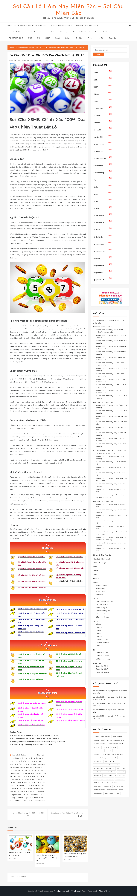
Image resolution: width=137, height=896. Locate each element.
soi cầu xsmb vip (120, 775)
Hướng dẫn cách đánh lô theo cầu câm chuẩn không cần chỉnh (38, 741)
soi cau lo (97, 754)
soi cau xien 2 (98, 761)
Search (98, 54)
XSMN (38, 38)
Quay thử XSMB (99, 265)
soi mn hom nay (99, 789)
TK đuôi (96, 208)
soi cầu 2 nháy (98, 768)
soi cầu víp (121, 772)
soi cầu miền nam (100, 772)
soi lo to (96, 782)
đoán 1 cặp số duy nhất (112, 793)
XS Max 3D (97, 130)
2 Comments (77, 60)
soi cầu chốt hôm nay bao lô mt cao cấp (25, 32)
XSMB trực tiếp (40, 801)
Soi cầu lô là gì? (39, 782)
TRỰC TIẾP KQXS (16, 38)
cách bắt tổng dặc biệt (19, 758)
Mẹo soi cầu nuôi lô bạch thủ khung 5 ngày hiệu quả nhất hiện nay (47, 858)
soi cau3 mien (98, 751)
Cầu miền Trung (99, 173)
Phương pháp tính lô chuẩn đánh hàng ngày (25, 779)
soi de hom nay (99, 779)
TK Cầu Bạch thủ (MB (104, 601)
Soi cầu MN (111, 772)
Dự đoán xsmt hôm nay (105, 453)
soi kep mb (109, 779)
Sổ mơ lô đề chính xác (82, 32)
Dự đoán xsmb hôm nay (86, 26)
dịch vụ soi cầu (117, 736)
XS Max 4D (97, 116)
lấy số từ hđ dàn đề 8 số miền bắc (69, 581)
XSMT (47, 38)
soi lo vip (114, 782)
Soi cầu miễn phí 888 (17, 785)
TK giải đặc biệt (99, 216)
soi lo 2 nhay (120, 779)
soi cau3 (114, 747)
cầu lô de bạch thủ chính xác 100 (21, 767)
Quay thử (112, 38)
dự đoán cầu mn (99, 743)
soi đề (121, 789)
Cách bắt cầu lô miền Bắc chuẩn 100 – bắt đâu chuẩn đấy (35, 735)
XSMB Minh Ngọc (22, 798)
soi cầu (116, 765)
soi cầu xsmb (108, 775)
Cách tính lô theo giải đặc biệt (34, 764)
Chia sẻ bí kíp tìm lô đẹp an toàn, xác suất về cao (32, 744)
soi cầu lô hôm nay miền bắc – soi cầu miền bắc (26, 26)
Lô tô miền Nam (99, 244)
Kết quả (57, 38)
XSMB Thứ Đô (28, 801)
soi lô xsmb (107, 786)
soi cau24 (108, 751)
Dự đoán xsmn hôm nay (57, 32)
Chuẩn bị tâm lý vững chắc (24, 770)
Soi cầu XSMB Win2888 (31, 795)
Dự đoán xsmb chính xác (60, 26)
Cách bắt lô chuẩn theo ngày (22, 755)
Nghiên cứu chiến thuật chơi (31, 773)
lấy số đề (97, 747)
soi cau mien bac (117, 754)
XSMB (29, 38)
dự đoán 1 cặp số (99, 740)
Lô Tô (100, 38)
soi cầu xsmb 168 (31, 785)
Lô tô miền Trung (99, 251)
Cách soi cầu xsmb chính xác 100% (30, 761)
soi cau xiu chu (109, 761)
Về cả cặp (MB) (98, 151)
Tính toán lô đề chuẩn (104, 32)
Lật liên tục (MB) (99, 144)
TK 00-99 (97, 230)
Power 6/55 (97, 123)
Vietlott (67, 38)
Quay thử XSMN (99, 280)
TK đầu (96, 201)
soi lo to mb (105, 782)
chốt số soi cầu (105, 736)
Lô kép (96, 194)
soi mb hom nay (119, 786)
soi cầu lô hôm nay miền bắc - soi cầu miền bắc (26, 60)
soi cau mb (106, 754)
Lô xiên (96, 187)
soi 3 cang (106, 747)
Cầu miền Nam (98, 166)
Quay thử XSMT (99, 273)
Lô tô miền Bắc (98, 237)
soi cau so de (112, 758)
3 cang (96, 736)
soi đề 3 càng (98, 793)
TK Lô (90, 38)
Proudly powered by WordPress (67, 891)
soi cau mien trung (100, 758)
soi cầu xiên (97, 775)
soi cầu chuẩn (110, 768)
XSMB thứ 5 (18, 801)
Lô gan (96, 180)
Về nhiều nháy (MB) (99, 158)
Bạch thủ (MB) (98, 137)
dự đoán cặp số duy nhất (115, 743)
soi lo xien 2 (97, 786)
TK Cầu (79, 38)
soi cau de (117, 751)
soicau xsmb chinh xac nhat (103, 765)
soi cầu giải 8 (121, 768)
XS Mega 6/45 (98, 108)
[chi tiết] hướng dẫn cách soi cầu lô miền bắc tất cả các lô (35, 738)
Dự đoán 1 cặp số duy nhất (115, 740)
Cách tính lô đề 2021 (16, 764)
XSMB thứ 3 (34, 798)
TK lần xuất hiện (99, 223)
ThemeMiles (104, 891)
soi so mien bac (112, 789)
